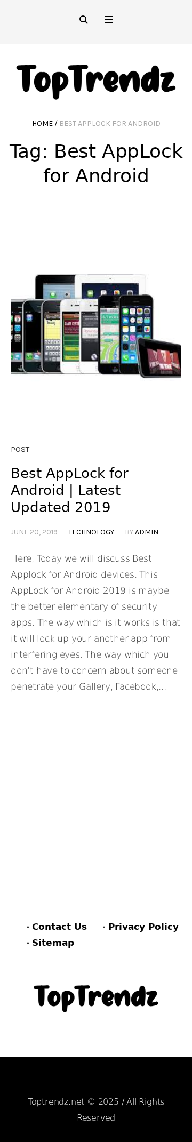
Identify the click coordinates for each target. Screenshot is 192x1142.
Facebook (44, 1081)
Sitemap (53, 942)
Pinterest (100, 1081)
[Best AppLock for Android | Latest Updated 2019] (96, 348)
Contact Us (59, 926)
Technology (91, 532)
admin (146, 532)
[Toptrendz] (96, 78)
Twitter (151, 1081)
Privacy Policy (143, 926)
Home (42, 123)
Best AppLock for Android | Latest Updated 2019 (70, 490)
